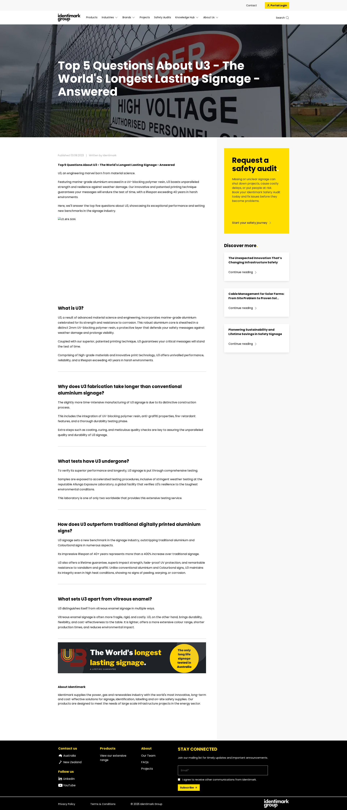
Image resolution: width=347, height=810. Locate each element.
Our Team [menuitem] (148, 756)
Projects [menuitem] (145, 17)
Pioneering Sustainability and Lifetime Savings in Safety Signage (255, 332)
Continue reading (240, 272)
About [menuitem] (146, 748)
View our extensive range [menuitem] (113, 758)
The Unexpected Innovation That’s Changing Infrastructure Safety (255, 260)
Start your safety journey (249, 223)
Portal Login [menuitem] (279, 5)
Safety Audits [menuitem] (162, 17)
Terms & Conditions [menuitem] (102, 804)
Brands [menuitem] (127, 17)
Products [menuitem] (91, 17)
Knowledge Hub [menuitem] (185, 17)
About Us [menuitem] (209, 17)
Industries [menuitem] (108, 17)
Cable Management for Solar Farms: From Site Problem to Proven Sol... (256, 296)
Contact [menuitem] (251, 5)
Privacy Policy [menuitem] (66, 804)
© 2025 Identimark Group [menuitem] (146, 804)
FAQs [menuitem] (145, 762)
